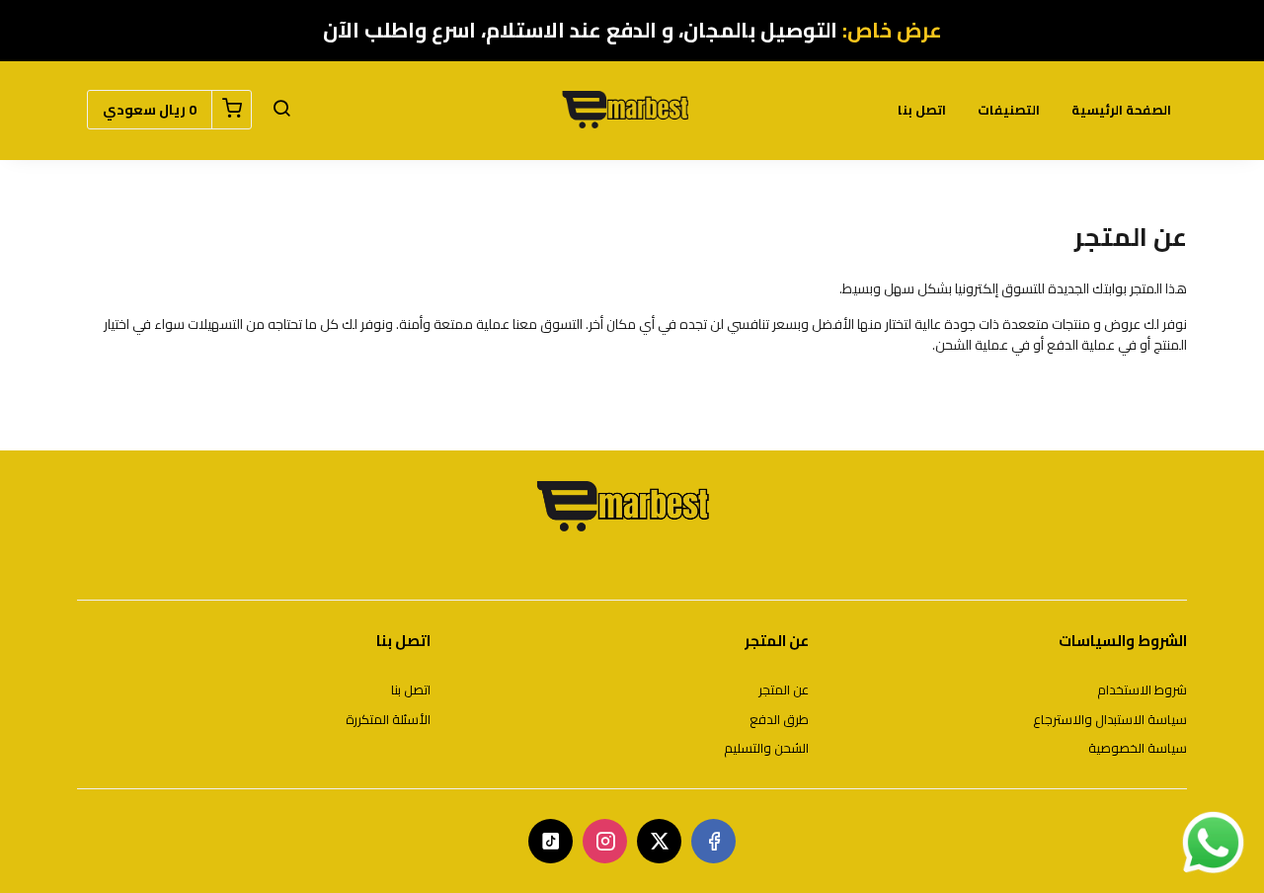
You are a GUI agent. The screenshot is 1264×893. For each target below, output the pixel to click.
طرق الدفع (779, 720)
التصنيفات (1009, 110)
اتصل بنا (922, 110)
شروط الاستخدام (1142, 690)
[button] (281, 109)
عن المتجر (783, 690)
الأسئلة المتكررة (388, 720)
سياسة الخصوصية (1137, 749)
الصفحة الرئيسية (1121, 110)
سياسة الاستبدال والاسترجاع (1110, 720)
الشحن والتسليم (766, 749)
